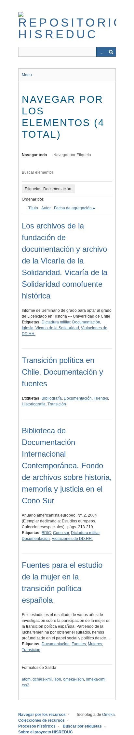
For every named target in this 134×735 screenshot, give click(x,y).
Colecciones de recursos (41, 720)
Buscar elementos (38, 172)
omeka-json (73, 679)
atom (26, 679)
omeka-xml (95, 679)
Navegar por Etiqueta (72, 155)
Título (33, 208)
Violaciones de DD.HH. (72, 538)
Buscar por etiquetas (82, 726)
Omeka (108, 714)
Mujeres (95, 644)
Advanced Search (101, 52)
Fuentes (101, 398)
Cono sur (61, 533)
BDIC (46, 533)
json (57, 679)
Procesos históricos (37, 726)
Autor (46, 208)
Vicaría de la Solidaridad (57, 328)
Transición (56, 404)
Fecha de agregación (73, 208)
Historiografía (34, 404)
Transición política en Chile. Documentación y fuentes (62, 372)
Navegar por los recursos (42, 714)
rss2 (25, 685)
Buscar (111, 52)
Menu (27, 75)
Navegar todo (34, 155)
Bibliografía (52, 398)
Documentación (86, 322)
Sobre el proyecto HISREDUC (45, 732)
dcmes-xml (42, 679)
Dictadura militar (56, 322)
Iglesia (28, 328)
